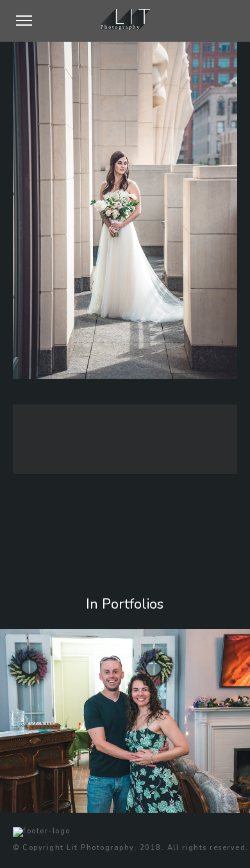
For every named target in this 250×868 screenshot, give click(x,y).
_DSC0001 (42, 809)
